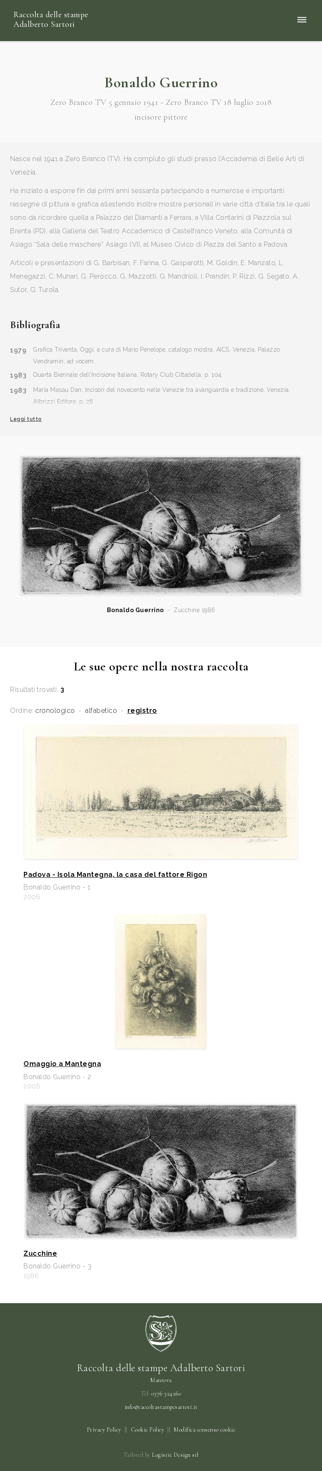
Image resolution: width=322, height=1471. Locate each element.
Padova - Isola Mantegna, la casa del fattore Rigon (115, 875)
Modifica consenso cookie (204, 1429)
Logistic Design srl (175, 1454)
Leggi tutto (26, 419)
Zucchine (40, 1253)
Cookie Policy (147, 1429)
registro (142, 711)
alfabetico (101, 711)
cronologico (55, 711)
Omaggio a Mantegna (62, 1064)
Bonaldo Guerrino (135, 610)
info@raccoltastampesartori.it (161, 1407)
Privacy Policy (104, 1429)
